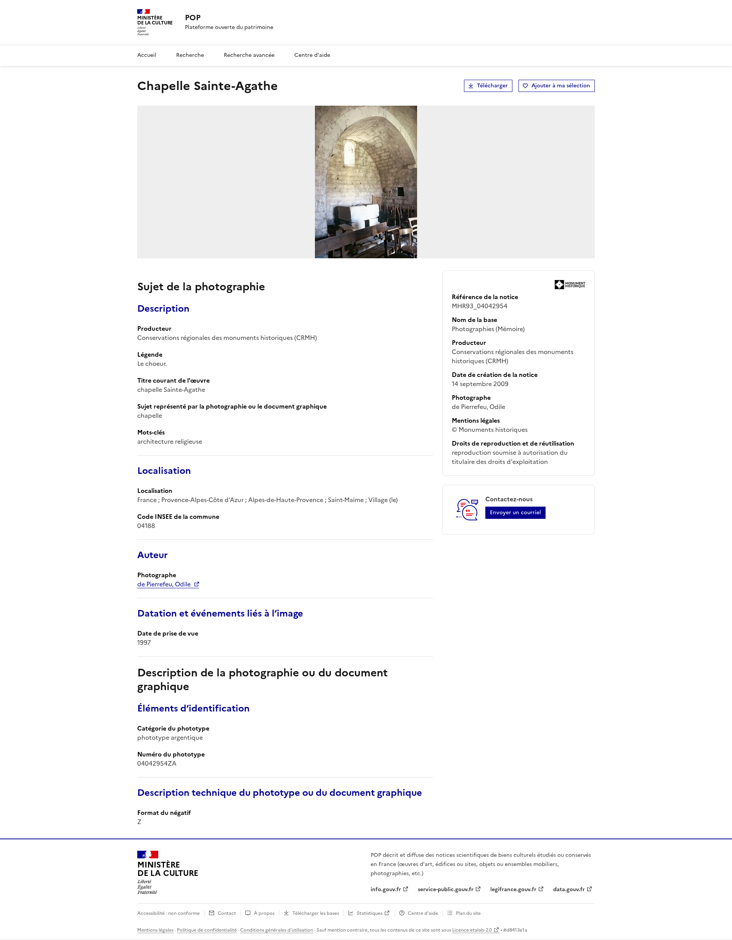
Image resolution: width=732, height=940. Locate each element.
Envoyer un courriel (515, 513)
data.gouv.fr (569, 889)
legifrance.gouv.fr (513, 889)
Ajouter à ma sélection (560, 86)
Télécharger (492, 86)
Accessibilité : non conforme (168, 913)
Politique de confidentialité (207, 930)
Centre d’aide (423, 913)
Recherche (190, 55)
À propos (264, 913)
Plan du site (468, 913)
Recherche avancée (249, 55)
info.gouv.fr (386, 889)
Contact (227, 913)
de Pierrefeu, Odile (164, 584)
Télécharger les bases (315, 913)
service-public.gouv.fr (446, 889)
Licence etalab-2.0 (472, 930)
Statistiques (369, 913)
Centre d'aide (312, 55)
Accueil (146, 55)
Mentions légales (155, 930)
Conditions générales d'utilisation (276, 930)
